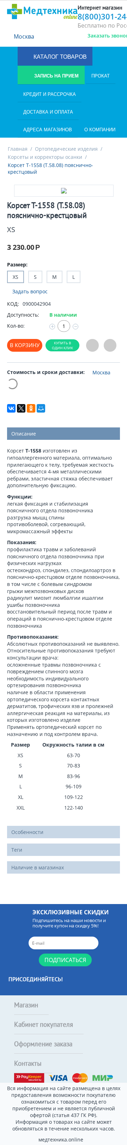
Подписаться (65, 960)
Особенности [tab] (27, 832)
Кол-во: (16, 325)
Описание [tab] (23, 433)
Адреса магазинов (47, 129)
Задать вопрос (29, 291)
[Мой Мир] (41, 408)
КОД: (13, 303)
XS (15, 277)
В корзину (25, 345)
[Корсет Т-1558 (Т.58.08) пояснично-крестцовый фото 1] (63, 190)
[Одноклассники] (31, 408)
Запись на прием (56, 76)
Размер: (17, 264)
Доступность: (23, 314)
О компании (99, 129)
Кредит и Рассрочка (49, 94)
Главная (18, 148)
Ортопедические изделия (66, 148)
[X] (21, 408)
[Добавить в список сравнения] (110, 345)
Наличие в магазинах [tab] (37, 867)
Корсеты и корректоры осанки (45, 157)
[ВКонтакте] (11, 408)
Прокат (100, 76)
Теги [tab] (16, 849)
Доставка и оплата (48, 112)
